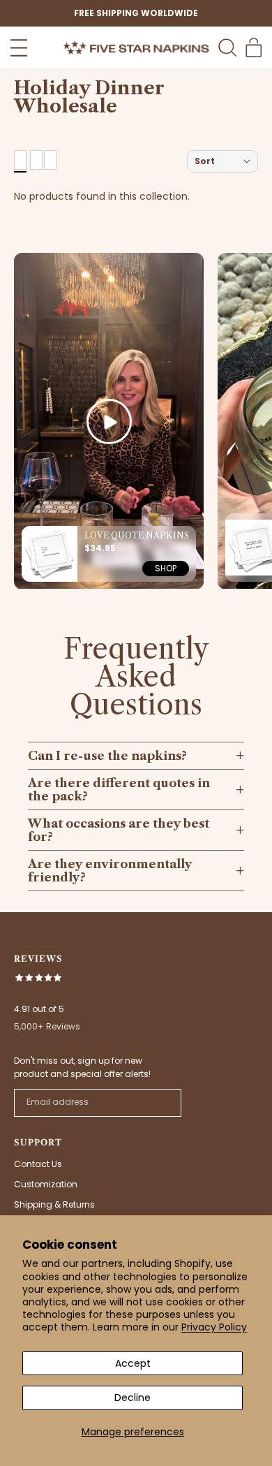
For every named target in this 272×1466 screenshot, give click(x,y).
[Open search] (227, 47)
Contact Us (38, 1164)
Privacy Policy (214, 1327)
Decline (132, 1398)
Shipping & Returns (54, 1204)
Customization (45, 1184)
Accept (133, 1363)
